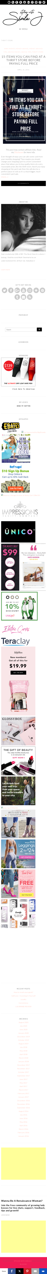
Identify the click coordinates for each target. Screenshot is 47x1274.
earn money (9, 48)
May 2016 (23, 1122)
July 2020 (23, 1026)
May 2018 (23, 1051)
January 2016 (23, 1136)
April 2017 (23, 1086)
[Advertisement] (23, 1164)
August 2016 (23, 1111)
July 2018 (23, 1047)
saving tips (26, 52)
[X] (20, 1271)
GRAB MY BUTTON (23, 406)
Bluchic (23, 1264)
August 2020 (23, 1022)
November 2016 (23, 1104)
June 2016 (23, 1118)
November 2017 (23, 1069)
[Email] (35, 1271)
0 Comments (23, 183)
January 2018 (23, 1061)
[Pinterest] (27, 1271)
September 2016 (23, 1108)
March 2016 (23, 1129)
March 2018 (23, 1058)
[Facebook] (12, 1271)
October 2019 (23, 1040)
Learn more (5, 270)
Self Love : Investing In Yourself (23, 996)
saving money (14, 52)
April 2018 (23, 1054)
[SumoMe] (43, 1271)
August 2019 (23, 1044)
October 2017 (23, 1072)
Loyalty (23, 999)
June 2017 (23, 1079)
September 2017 (23, 1076)
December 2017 (23, 1065)
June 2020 (23, 1029)
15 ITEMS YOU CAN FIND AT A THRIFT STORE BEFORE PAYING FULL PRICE (23, 60)
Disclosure (18, 152)
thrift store (37, 52)
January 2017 (23, 1097)
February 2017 (23, 1093)
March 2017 (23, 1090)
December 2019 (23, 1037)
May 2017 (23, 1083)
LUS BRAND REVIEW (23, 1006)
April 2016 (23, 1125)
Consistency (23, 1003)
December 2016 (23, 1101)
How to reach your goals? (23, 992)
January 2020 (23, 1033)
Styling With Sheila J (22, 1261)
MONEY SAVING (22, 48)
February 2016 (23, 1132)
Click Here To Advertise (23, 389)
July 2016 (23, 1115)
